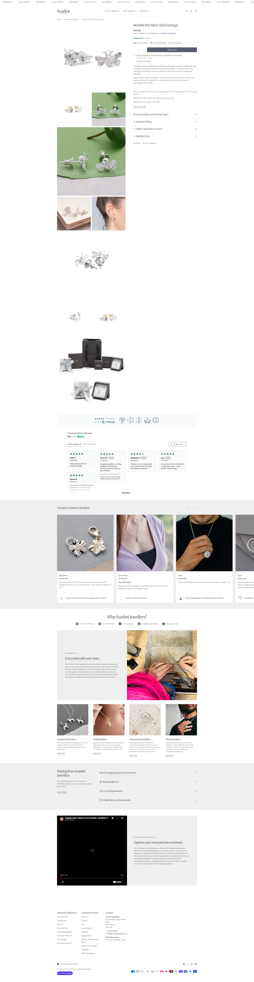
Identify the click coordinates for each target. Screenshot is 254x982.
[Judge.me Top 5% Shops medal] (147, 420)
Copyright (85, 949)
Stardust (60, 924)
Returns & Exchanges (89, 946)
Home (59, 19)
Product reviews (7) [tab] (74, 444)
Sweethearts (61, 921)
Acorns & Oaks (62, 928)
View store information (143, 61)
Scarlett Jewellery (69, 969)
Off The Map (61, 939)
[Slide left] (188, 508)
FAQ (82, 924)
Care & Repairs (86, 928)
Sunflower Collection (64, 936)
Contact (84, 921)
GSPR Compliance (88, 953)
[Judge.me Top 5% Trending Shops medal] (155, 420)
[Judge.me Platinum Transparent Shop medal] (130, 420)
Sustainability (86, 936)
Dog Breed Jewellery (64, 932)
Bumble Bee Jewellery (71, 19)
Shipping (84, 932)
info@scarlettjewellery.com (117, 933)
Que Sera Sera (62, 917)
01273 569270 (112, 931)
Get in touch (62, 792)
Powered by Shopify (83, 969)
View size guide (139, 107)
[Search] (187, 11)
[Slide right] (194, 508)
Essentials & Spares (64, 943)
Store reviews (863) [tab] (89, 444)
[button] (138, 38)
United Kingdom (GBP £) (69, 964)
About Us (84, 917)
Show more (126, 493)
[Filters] (171, 444)
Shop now (61, 753)
